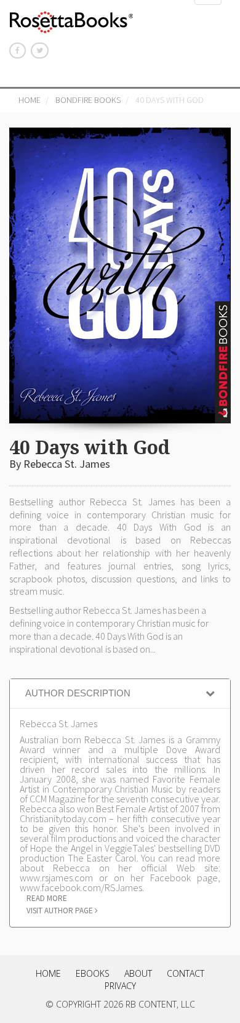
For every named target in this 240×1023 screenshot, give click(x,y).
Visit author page (60, 910)
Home (29, 99)
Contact (185, 973)
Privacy (120, 986)
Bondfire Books (88, 99)
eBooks (93, 973)
